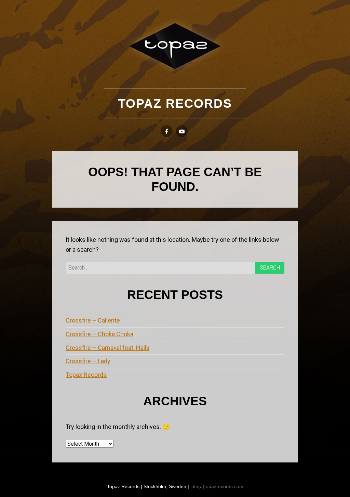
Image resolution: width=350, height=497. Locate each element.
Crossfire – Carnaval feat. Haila (107, 347)
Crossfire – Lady (88, 361)
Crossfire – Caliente (93, 320)
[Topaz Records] (175, 46)
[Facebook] (167, 131)
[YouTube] (182, 131)
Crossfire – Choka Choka (99, 334)
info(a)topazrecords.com (216, 486)
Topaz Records (175, 103)
